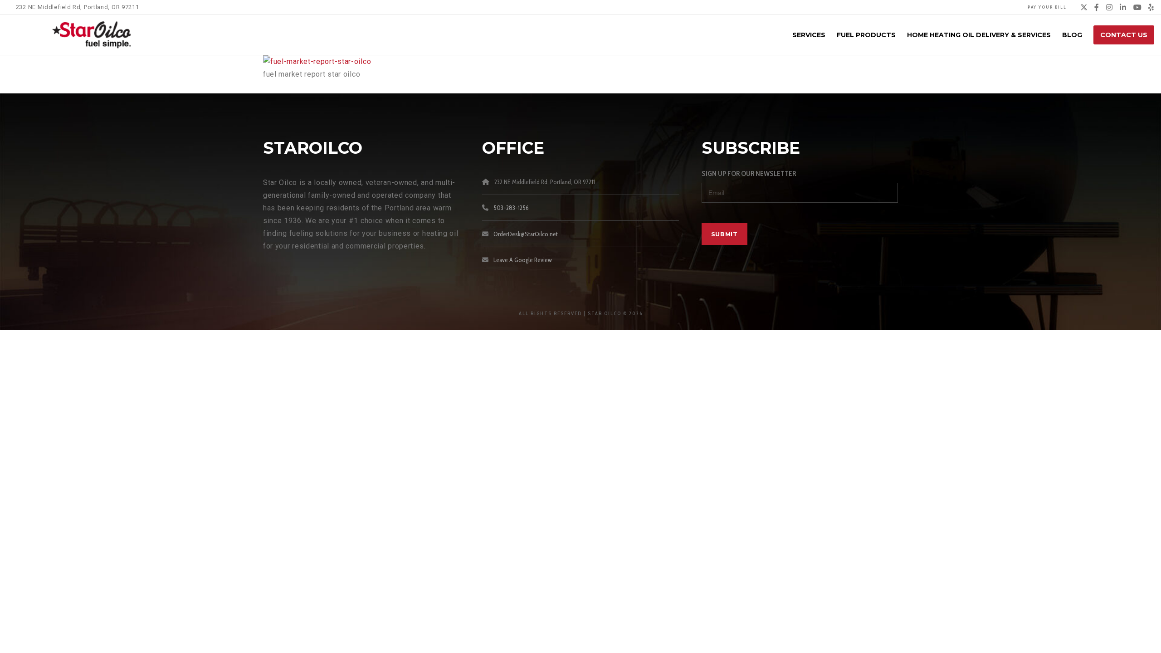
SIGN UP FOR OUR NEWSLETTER (749, 173)
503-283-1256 (511, 208)
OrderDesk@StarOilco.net (525, 234)
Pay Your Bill (1047, 7)
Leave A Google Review (522, 260)
